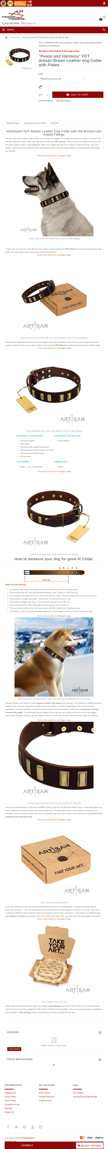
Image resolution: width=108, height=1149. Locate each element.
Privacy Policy (10, 1097)
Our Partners (78, 1093)
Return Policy (10, 1100)
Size (41, 74)
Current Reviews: (46, 101)
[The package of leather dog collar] (54, 861)
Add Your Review (63, 101)
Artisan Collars (15, 37)
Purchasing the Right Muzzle (85, 1097)
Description (13, 123)
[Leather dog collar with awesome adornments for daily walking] (54, 197)
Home (6, 37)
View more (14, 1049)
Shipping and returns (35, 123)
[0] (101, 20)
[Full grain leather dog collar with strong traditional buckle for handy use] (54, 761)
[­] (103, 29)
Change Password (46, 1097)
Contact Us (30, 23)
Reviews (54, 123)
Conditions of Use (12, 1104)
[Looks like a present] (54, 960)
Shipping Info (10, 1093)
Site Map (8, 1108)
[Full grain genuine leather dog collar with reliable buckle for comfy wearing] (54, 296)
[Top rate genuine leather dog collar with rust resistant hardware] (54, 389)
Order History (44, 1093)
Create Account (45, 1100)
